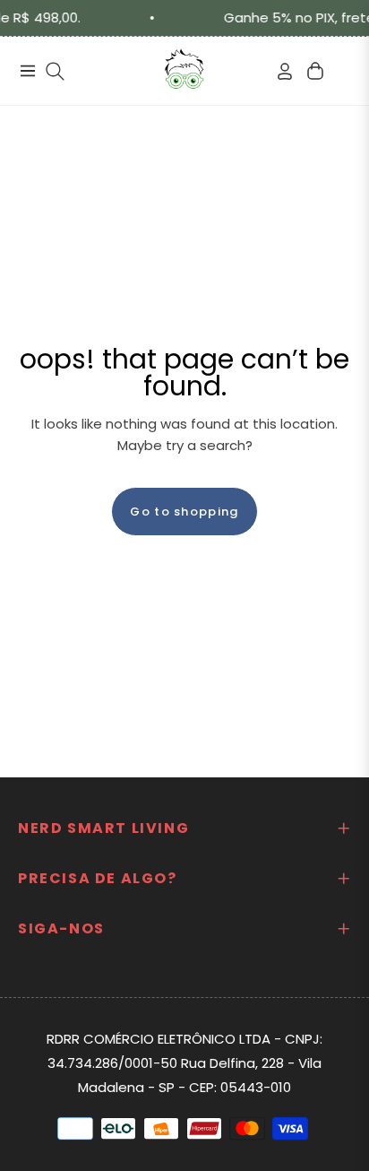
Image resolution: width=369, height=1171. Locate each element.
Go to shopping (184, 511)
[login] (277, 71)
